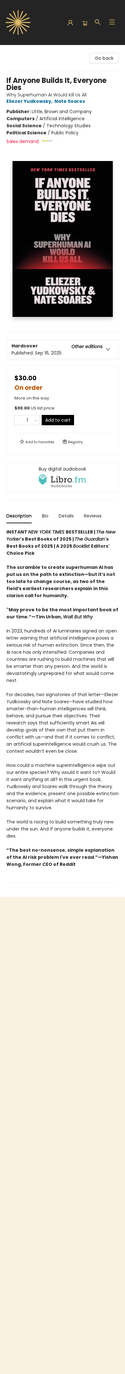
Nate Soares (69, 101)
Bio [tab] (45, 516)
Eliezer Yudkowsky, (30, 101)
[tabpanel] (62, 705)
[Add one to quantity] (36, 420)
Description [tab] (19, 516)
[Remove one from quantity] (19, 420)
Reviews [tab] (93, 516)
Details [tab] (66, 516)
